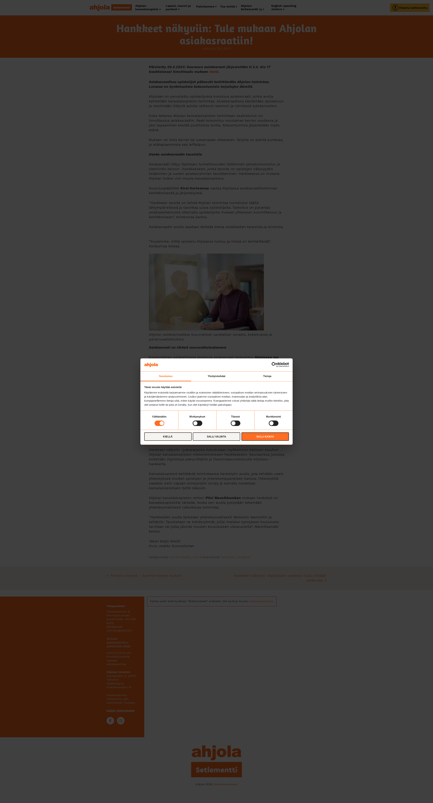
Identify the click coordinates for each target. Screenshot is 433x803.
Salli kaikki (265, 436)
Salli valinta (216, 436)
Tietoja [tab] (267, 375)
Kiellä (168, 436)
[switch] (197, 423)
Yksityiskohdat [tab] (216, 375)
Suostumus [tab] (166, 375)
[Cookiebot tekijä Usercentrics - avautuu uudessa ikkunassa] (274, 365)
